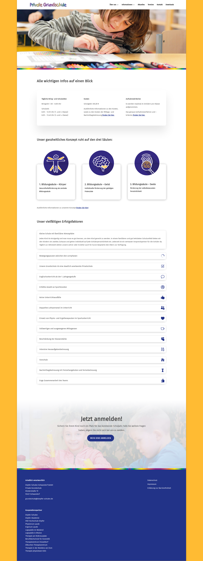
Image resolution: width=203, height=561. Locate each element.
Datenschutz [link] (152, 480)
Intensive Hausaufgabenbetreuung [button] (54, 349)
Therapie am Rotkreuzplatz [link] (36, 536)
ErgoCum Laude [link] (31, 527)
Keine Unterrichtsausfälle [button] (50, 297)
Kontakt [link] (160, 5)
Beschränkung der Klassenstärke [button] (53, 339)
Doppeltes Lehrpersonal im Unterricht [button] (55, 308)
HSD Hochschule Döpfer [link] (34, 521)
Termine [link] (151, 5)
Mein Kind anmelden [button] (100, 438)
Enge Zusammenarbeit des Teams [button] (53, 380)
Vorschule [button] (43, 360)
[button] (200, 544)
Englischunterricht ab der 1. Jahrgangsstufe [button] (57, 277)
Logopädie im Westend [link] (34, 530)
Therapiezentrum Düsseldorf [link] (36, 542)
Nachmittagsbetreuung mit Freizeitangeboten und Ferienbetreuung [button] (68, 370)
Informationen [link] (127, 5)
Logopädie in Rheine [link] (33, 533)
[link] (48, 5)
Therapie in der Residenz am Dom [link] (38, 548)
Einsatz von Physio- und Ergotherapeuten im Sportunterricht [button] (65, 318)
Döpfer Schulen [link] (31, 515)
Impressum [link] (151, 484)
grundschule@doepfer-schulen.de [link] (39, 499)
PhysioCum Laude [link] (32, 524)
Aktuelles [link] (141, 5)
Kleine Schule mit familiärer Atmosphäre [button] (56, 234)
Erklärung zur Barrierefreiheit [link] (159, 488)
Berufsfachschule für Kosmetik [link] (37, 539)
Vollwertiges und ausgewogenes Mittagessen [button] (58, 329)
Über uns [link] (113, 5)
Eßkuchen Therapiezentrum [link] (36, 545)
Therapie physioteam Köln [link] (35, 551)
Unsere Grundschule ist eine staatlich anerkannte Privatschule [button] (66, 266)
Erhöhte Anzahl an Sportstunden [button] (53, 287)
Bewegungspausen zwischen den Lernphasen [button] (58, 256)
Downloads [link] (170, 5)
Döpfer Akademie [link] (32, 518)
